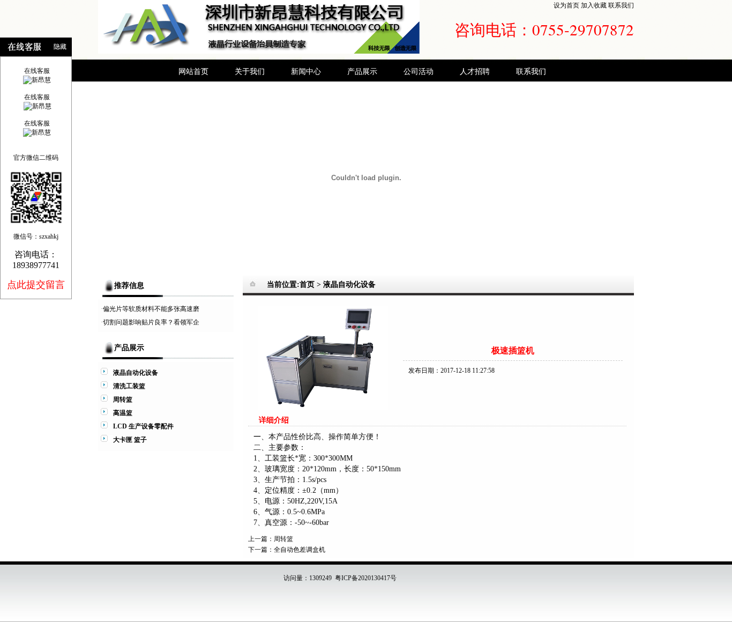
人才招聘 (475, 71)
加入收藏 (594, 5)
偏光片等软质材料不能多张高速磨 (151, 309)
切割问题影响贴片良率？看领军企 (151, 322)
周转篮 (283, 539)
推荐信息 (129, 286)
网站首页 (193, 71)
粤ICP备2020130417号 (366, 578)
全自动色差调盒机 (299, 549)
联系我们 (621, 5)
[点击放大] (323, 407)
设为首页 (566, 5)
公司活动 (419, 71)
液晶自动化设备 (349, 284)
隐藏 (60, 46)
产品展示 (362, 71)
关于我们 (250, 71)
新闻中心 (306, 71)
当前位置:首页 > (295, 284)
